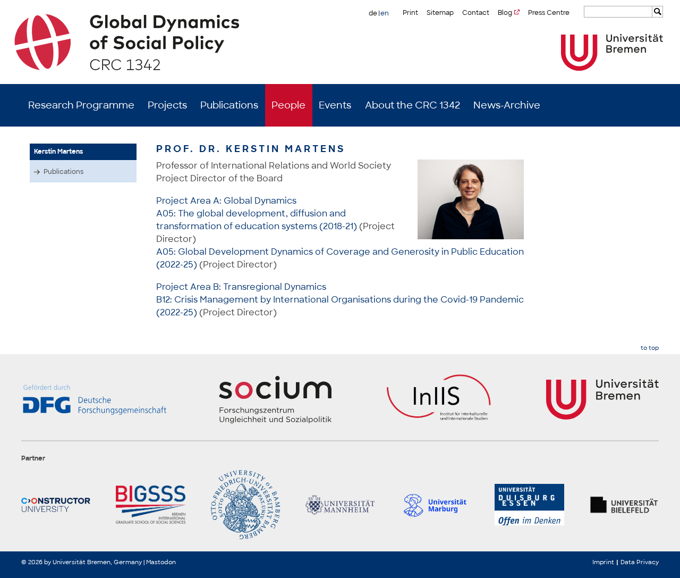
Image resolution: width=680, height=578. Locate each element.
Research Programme (81, 105)
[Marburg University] (434, 504)
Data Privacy (639, 562)
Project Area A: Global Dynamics (226, 200)
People (288, 105)
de (373, 13)
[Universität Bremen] (612, 52)
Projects (167, 105)
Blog (505, 13)
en (384, 13)
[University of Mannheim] (340, 504)
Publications (229, 105)
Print (410, 13)
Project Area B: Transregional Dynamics (241, 286)
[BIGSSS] (150, 504)
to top (650, 348)
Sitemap (440, 13)
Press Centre (549, 13)
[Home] (340, 42)
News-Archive (506, 105)
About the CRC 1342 (412, 105)
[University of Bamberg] (245, 504)
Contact (475, 13)
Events (335, 105)
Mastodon (161, 562)
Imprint (603, 562)
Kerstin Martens (58, 151)
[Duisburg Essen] (529, 504)
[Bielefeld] (624, 504)
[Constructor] (55, 504)
